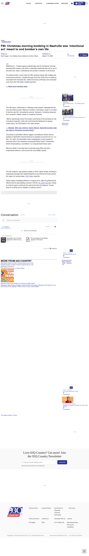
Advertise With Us (59, 518)
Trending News (6, 42)
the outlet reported (44, 183)
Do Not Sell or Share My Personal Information (58, 511)
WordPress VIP (62, 535)
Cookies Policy (46, 508)
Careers (69, 518)
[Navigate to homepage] (10, 3)
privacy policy (41, 465)
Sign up (54, 214)
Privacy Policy (33, 508)
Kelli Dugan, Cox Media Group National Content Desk (19, 56)
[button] (44, 40)
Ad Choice (72, 508)
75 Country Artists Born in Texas (70, 391)
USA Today (29, 176)
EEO (43, 522)
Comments (71, 56)
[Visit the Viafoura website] (53, 248)
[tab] (6, 226)
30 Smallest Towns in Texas (69, 254)
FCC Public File (59, 522)
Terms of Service (34, 518)
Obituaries (65, 403)
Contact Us (45, 518)
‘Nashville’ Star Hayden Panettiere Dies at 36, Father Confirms (75, 405)
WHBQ (27, 82)
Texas (64, 390)
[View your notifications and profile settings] (72, 3)
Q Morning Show (52, 3)
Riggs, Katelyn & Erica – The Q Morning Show (74, 103)
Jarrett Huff (71, 116)
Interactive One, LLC (24, 535)
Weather (64, 3)
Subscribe (62, 462)
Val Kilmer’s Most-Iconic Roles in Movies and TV (74, 117)
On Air (28, 3)
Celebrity (65, 116)
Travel (64, 253)
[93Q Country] (15, 516)
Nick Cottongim (73, 403)
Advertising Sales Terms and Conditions (72, 525)
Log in (49, 214)
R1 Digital (32, 522)
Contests (38, 3)
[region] (29, 231)
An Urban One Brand (75, 535)
